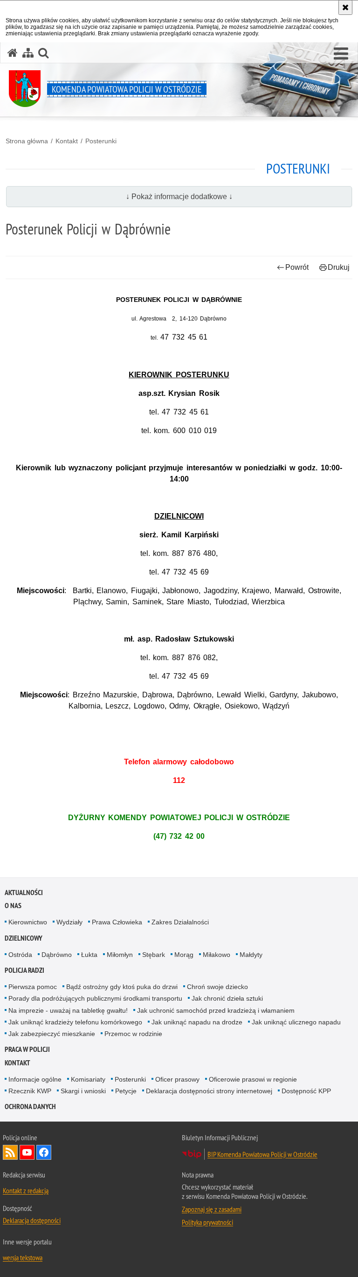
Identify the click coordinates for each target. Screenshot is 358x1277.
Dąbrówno (56, 954)
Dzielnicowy (23, 938)
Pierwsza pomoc (32, 986)
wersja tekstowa (22, 1257)
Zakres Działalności (180, 922)
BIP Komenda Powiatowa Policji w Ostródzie (262, 1154)
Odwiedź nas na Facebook (43, 1152)
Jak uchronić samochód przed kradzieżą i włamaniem (216, 1010)
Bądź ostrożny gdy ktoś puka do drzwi (122, 986)
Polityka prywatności (207, 1222)
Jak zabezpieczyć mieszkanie (51, 1033)
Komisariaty (88, 1079)
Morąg (183, 954)
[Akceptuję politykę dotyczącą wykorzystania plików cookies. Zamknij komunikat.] (345, 7)
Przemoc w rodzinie (133, 1033)
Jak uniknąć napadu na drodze (196, 1022)
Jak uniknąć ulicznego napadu (296, 1022)
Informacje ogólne (35, 1079)
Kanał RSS (10, 1152)
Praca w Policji (27, 1049)
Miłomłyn (120, 954)
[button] (341, 54)
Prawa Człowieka (117, 922)
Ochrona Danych (30, 1106)
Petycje (126, 1091)
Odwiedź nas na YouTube (27, 1152)
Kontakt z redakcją (25, 1190)
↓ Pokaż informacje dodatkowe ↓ (179, 197)
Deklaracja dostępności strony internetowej (209, 1091)
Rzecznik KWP (29, 1091)
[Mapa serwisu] (28, 53)
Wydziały (69, 922)
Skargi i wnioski (83, 1091)
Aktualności (24, 892)
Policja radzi (24, 970)
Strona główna (27, 141)
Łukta (89, 954)
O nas (13, 905)
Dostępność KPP (306, 1091)
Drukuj (339, 267)
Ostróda (20, 954)
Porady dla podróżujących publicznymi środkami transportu (95, 998)
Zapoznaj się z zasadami (211, 1209)
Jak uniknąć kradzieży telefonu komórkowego (75, 1022)
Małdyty (251, 954)
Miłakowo (216, 954)
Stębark (153, 954)
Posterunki (101, 141)
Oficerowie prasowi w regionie (253, 1079)
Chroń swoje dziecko (217, 986)
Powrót (297, 267)
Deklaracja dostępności (32, 1220)
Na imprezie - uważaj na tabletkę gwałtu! (68, 1010)
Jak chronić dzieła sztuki (227, 998)
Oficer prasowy (177, 1079)
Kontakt (66, 141)
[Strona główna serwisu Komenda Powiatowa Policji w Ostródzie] (12, 53)
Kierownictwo (27, 922)
